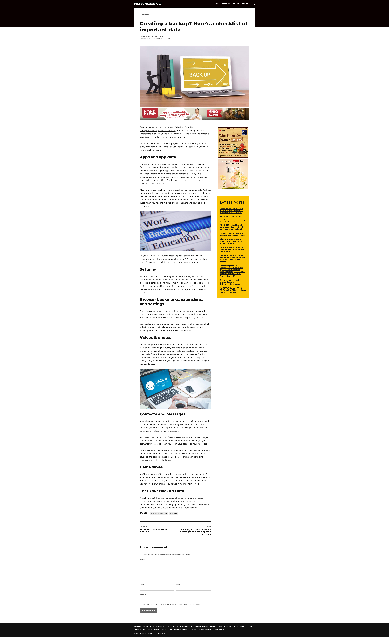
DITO (250, 626)
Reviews (226, 4)
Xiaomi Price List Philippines (182, 626)
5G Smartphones (225, 626)
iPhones (213, 626)
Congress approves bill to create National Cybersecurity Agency (232, 282)
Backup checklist (159, 513)
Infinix (156, 629)
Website (143, 594)
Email (178, 584)
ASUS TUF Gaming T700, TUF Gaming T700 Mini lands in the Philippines (233, 290)
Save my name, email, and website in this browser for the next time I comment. (171, 604)
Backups (173, 513)
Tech (215, 4)
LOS (167, 626)
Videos (236, 4)
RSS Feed (137, 626)
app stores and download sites (159, 167)
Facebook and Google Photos (167, 357)
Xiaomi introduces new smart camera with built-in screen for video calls (232, 241)
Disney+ (194, 629)
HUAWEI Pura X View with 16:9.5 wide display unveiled (232, 234)
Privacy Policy (158, 626)
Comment (144, 559)
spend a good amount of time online (167, 311)
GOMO (242, 626)
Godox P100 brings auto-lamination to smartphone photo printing (232, 249)
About (245, 4)
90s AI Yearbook (205, 629)
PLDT (236, 626)
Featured (144, 15)
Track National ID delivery (178, 629)
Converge (137, 629)
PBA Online (147, 629)
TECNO (164, 629)
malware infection (166, 130)
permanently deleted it (150, 444)
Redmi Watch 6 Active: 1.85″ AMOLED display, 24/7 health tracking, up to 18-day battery (233, 258)
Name (142, 584)
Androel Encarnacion (152, 36)
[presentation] (219, 4)
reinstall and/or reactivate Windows (181, 203)
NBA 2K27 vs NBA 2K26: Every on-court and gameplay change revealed (232, 219)
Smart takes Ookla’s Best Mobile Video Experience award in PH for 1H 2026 (231, 211)
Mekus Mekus (219, 629)
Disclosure (147, 626)
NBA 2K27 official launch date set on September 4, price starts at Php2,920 (231, 227)
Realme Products (201, 626)
